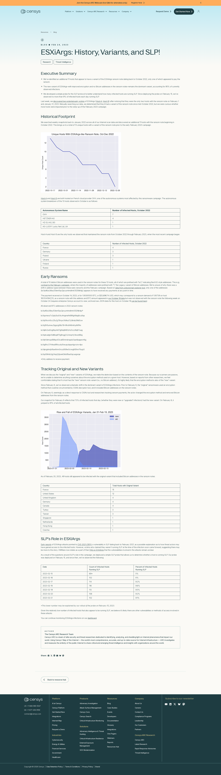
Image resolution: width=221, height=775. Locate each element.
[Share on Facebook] (48, 655)
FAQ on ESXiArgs (96, 550)
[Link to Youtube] (166, 704)
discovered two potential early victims (68, 101)
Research (47, 62)
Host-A (99, 101)
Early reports (46, 544)
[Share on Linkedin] (54, 655)
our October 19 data (116, 298)
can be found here (139, 301)
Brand (97, 767)
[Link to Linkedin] (170, 704)
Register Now (136, 3)
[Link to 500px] (60, 655)
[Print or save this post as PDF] (42, 39)
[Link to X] (174, 704)
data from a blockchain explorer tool (130, 288)
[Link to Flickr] (63, 655)
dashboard (92, 618)
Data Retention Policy (55, 767)
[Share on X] (51, 655)
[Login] (198, 11)
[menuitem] (69, 11)
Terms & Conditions (72, 767)
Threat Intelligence (63, 62)
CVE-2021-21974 (84, 544)
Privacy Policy (87, 767)
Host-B (106, 101)
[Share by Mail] (57, 655)
